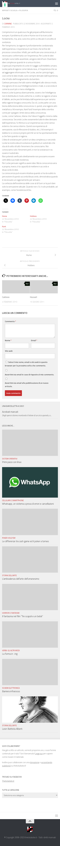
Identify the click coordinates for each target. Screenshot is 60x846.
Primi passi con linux (11, 462)
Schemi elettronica (11, 688)
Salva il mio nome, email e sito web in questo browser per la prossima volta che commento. (26, 364)
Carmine (8, 23)
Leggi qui (39, 753)
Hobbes (33, 216)
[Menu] (56, 3)
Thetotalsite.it (8, 781)
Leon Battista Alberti (12, 729)
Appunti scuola (9, 10)
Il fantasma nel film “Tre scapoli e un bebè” (22, 616)
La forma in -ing (9, 654)
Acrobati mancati (10, 412)
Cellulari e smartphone (13, 500)
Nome (8, 340)
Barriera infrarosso (11, 691)
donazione (34, 762)
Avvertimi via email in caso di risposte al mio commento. (29, 374)
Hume (4, 216)
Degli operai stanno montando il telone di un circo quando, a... (27, 415)
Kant (4, 226)
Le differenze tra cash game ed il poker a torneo (25, 541)
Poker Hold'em (8, 538)
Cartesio (5, 297)
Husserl (33, 297)
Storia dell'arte (9, 575)
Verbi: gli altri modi (11, 650)
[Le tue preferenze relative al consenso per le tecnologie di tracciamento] (5, 5)
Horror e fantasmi (10, 613)
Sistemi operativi (9, 458)
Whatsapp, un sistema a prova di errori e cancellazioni (28, 504)
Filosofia (23, 10)
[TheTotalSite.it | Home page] (14, 3)
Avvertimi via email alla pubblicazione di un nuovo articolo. (26, 384)
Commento (10, 321)
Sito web (9, 350)
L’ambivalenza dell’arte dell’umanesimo (20, 579)
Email (34, 340)
